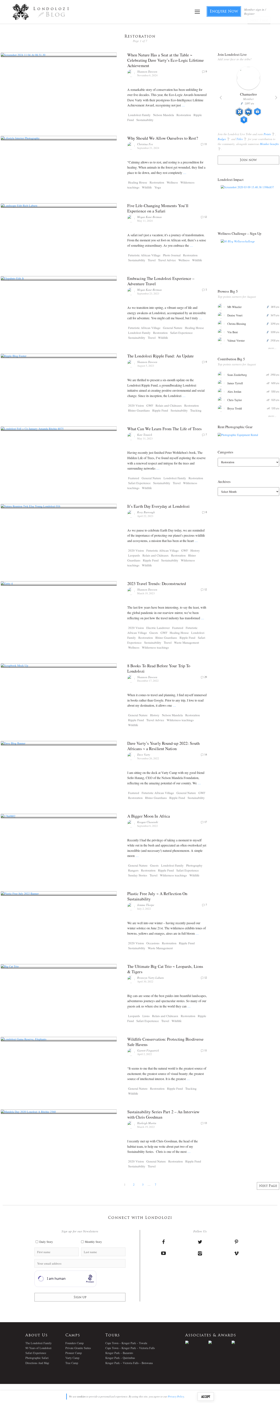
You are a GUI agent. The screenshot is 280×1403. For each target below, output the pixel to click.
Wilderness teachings (155, 647)
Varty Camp (72, 1358)
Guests (153, 633)
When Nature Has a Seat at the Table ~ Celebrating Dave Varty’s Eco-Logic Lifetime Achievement (165, 60)
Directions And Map (37, 1363)
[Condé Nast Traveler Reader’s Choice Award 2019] (196, 1342)
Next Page (268, 1186)
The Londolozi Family (38, 1343)
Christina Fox (145, 144)
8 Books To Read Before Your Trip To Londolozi (158, 668)
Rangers (133, 870)
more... (272, 348)
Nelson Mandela (163, 115)
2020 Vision (136, 405)
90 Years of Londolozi (38, 1348)
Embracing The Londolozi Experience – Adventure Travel (161, 281)
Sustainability (145, 120)
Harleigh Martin (146, 1123)
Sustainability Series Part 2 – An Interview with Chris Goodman (163, 1114)
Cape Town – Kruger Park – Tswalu (126, 1343)
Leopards (134, 555)
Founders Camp (74, 1343)
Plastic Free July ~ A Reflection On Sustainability (157, 896)
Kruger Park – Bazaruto (119, 1353)
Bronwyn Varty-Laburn (150, 978)
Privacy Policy (176, 1396)
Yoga (157, 187)
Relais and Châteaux (169, 405)
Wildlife (147, 187)
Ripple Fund (160, 410)
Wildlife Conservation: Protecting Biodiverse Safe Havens (165, 1041)
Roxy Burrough (146, 512)
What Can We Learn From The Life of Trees (164, 428)
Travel (152, 260)
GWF (149, 405)
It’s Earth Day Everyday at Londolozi (158, 506)
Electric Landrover (158, 628)
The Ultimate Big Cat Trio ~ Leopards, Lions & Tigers (165, 969)
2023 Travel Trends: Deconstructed (156, 583)
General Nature (172, 328)
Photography (194, 865)
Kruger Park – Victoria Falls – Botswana (129, 1363)
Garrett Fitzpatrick (148, 1050)
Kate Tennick (144, 435)
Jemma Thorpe (145, 905)
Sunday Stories (137, 875)
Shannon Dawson (147, 71)
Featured (133, 478)
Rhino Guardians (139, 410)
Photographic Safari (37, 1358)
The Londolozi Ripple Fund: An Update (160, 356)
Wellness (172, 182)
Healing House (137, 182)
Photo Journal (172, 255)
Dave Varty (143, 754)
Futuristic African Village (144, 255)
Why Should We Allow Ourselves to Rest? (162, 138)
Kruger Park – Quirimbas (120, 1358)
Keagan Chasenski (147, 822)
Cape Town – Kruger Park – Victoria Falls (130, 1348)
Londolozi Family (139, 115)
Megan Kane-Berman (149, 217)
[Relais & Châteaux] (243, 1342)
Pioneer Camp (73, 1353)
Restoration (183, 115)
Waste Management (186, 642)
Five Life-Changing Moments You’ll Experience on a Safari (157, 208)
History (195, 550)
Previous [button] (221, 98)
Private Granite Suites (78, 1348)
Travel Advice (167, 260)
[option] (248, 97)
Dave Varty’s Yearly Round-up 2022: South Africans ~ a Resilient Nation (163, 745)
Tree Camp (71, 1363)
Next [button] (276, 98)
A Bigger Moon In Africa (148, 816)
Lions (146, 1016)
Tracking (195, 410)
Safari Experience (181, 333)
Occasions (152, 943)
